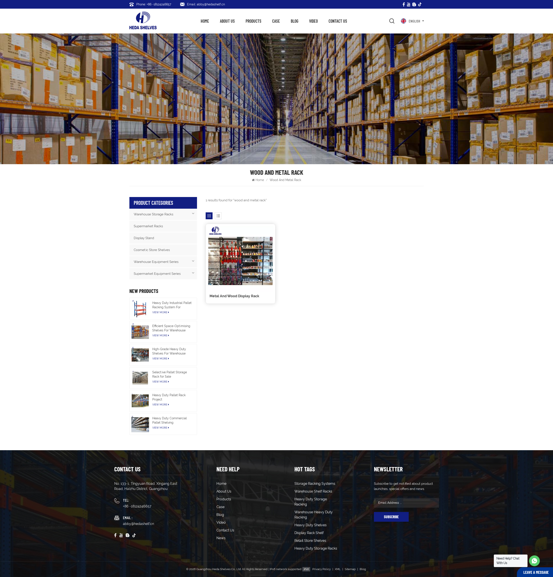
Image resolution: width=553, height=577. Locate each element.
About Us (227, 21)
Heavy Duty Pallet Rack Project (169, 397)
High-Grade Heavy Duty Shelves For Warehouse (169, 351)
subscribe (391, 516)
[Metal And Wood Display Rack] (240, 259)
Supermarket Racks (148, 226)
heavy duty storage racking (310, 501)
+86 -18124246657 (137, 506)
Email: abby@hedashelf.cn (206, 4)
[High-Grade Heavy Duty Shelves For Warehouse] (140, 355)
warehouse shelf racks (313, 491)
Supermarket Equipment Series (157, 274)
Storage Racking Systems (314, 484)
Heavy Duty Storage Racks (315, 548)
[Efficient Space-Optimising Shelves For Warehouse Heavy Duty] (140, 332)
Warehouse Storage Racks (153, 214)
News (221, 538)
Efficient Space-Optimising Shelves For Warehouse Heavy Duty (171, 328)
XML (338, 569)
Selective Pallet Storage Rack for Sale (169, 374)
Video (313, 21)
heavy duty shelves (310, 525)
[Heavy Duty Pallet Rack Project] (140, 401)
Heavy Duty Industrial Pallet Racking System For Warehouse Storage (172, 305)
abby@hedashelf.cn (138, 524)
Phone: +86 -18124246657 (153, 4)
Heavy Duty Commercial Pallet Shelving (169, 420)
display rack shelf (309, 533)
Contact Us (338, 21)
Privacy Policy (321, 569)
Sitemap (350, 569)
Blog (294, 21)
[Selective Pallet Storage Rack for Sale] (140, 378)
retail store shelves (310, 541)
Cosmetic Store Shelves (152, 250)
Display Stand (144, 238)
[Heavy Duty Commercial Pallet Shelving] (140, 424)
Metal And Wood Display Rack (234, 296)
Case (276, 21)
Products (253, 21)
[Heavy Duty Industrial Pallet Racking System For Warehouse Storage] (140, 309)
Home (205, 21)
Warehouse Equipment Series (156, 262)
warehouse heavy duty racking (313, 514)
